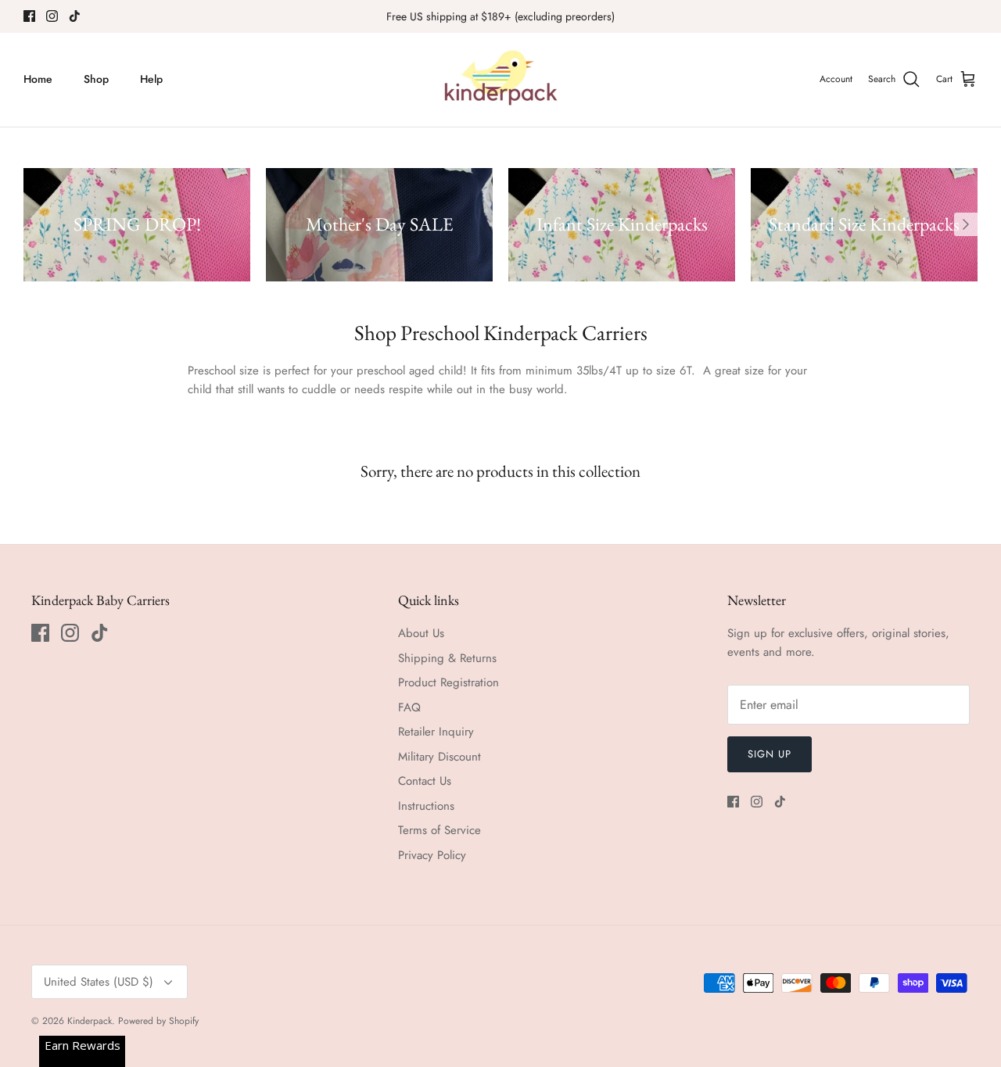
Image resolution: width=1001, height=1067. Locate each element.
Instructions (426, 806)
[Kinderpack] (500, 79)
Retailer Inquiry (436, 731)
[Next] (966, 224)
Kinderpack (89, 1021)
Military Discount (439, 756)
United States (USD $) (98, 981)
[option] (136, 224)
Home (37, 79)
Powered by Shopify (158, 1021)
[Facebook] (29, 16)
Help (151, 79)
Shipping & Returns (447, 658)
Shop (96, 79)
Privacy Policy (432, 855)
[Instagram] (52, 16)
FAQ (409, 707)
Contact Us (424, 781)
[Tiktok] (75, 16)
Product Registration (448, 682)
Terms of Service (439, 830)
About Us (421, 633)
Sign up (769, 754)
